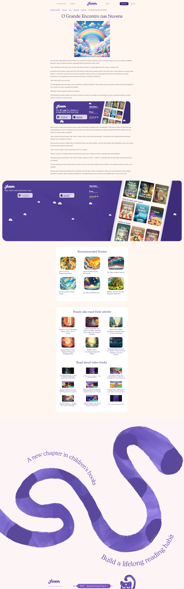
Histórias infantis (55, 10)
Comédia (83, 10)
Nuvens (64, 10)
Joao (70, 10)
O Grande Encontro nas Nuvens (97, 10)
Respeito (76, 10)
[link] (63, 117)
